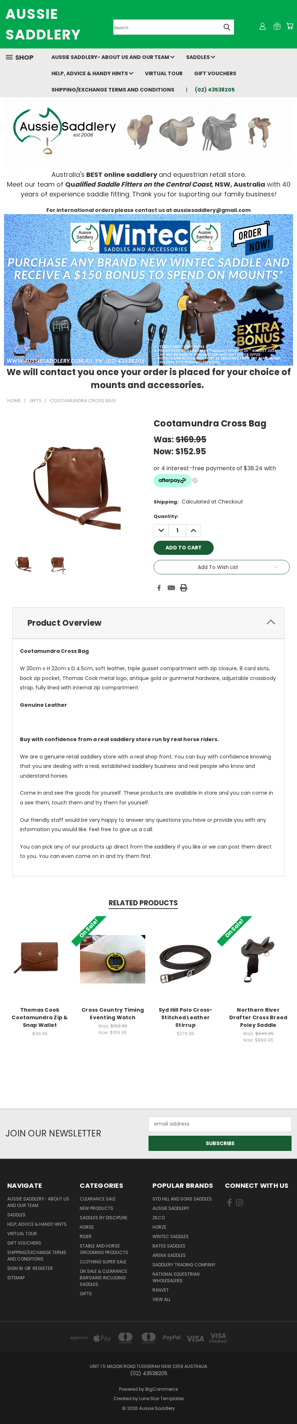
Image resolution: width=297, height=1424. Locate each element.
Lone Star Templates (161, 1398)
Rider (86, 1236)
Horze (159, 1227)
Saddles (198, 57)
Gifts (86, 1294)
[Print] (183, 587)
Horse (87, 1227)
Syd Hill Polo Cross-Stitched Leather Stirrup (186, 1017)
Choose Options (185, 965)
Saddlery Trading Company (184, 1265)
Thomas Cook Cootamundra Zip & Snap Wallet (40, 1017)
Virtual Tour (164, 73)
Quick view (39, 951)
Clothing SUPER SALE (103, 1262)
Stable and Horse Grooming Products (104, 1249)
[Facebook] (159, 587)
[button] (148, 290)
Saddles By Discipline (103, 1218)
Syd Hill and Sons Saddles (182, 1199)
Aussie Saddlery (170, 1208)
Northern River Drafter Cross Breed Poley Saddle (258, 1017)
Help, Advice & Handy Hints (90, 73)
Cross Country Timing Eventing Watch (112, 1013)
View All (161, 1299)
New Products (96, 1208)
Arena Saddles (169, 1255)
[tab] (148, 623)
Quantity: (166, 516)
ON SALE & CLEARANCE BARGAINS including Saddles (103, 1277)
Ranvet (160, 1290)
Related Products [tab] (143, 903)
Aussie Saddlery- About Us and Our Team (110, 57)
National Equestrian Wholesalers (176, 1277)
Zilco (158, 1218)
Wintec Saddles (170, 1236)
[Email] (171, 587)
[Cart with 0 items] (289, 26)
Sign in (15, 1268)
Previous (286, 1401)
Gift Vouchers (215, 73)
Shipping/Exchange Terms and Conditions (112, 89)
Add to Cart (40, 965)
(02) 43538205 (215, 89)
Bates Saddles (168, 1246)
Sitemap (16, 1278)
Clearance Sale (98, 1199)
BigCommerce (161, 1389)
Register (43, 1268)
